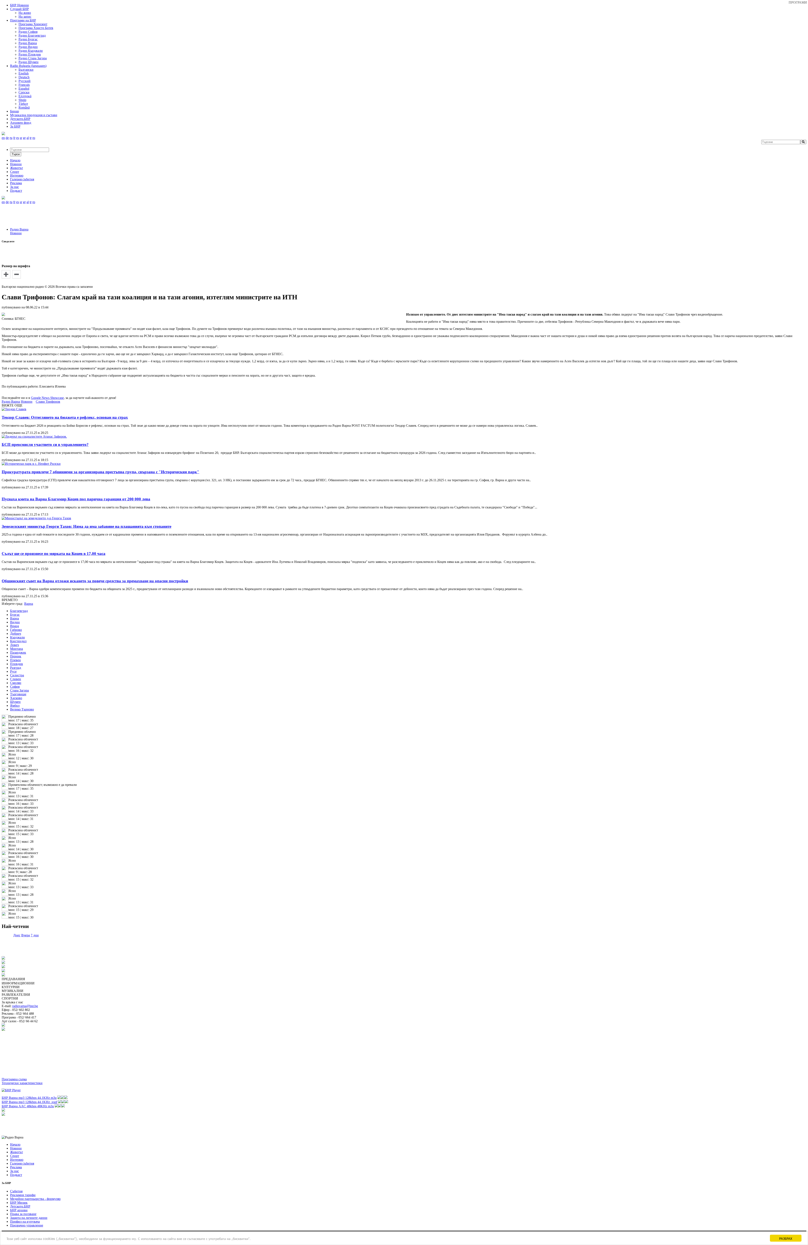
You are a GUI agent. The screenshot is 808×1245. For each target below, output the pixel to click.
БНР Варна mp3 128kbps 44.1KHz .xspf (29, 1102)
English (24, 73)
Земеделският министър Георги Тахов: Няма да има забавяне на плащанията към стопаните (86, 526)
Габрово (16, 630)
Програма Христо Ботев (36, 28)
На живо (25, 13)
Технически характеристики (22, 1083)
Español (24, 88)
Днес (16, 935)
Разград (15, 667)
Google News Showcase (47, 398)
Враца (14, 626)
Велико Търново (22, 709)
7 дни (35, 935)
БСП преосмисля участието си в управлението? (45, 444)
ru (11, 138)
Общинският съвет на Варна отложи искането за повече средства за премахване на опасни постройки (95, 581)
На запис (25, 16)
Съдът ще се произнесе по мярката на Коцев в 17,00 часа (53, 553)
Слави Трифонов (48, 401)
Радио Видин (28, 47)
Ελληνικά (25, 96)
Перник (15, 656)
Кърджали (17, 637)
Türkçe (23, 103)
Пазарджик (18, 652)
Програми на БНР (23, 20)
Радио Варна (28, 43)
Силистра (17, 675)
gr (24, 138)
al (28, 138)
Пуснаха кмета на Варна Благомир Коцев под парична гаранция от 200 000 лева (76, 499)
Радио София (28, 31)
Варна (14, 618)
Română (24, 107)
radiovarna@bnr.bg (25, 1006)
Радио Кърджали (31, 50)
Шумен (15, 702)
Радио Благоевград (32, 35)
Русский (25, 81)
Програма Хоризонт (33, 24)
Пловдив (16, 664)
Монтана (16, 648)
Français (24, 85)
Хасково (16, 698)
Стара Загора (19, 690)
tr (31, 138)
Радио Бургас (28, 39)
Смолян (15, 683)
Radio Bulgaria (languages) (28, 66)
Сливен (15, 679)
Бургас (15, 614)
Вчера (25, 935)
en (3, 138)
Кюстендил (18, 641)
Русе (13, 671)
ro (33, 138)
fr (14, 138)
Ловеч (14, 645)
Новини (16, 233)
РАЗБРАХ (785, 1238)
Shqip (22, 100)
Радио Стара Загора (33, 58)
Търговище (18, 694)
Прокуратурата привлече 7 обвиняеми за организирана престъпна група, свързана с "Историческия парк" (100, 472)
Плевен (15, 660)
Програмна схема (14, 1079)
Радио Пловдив (30, 54)
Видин (15, 622)
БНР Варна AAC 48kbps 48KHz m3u (28, 1106)
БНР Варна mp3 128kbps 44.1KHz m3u (29, 1098)
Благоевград (19, 611)
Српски (24, 92)
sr (21, 138)
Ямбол (15, 705)
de (7, 138)
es (17, 138)
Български (26, 69)
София (15, 686)
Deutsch (24, 77)
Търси (16, 154)
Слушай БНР (19, 9)
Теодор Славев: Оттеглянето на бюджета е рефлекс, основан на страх (65, 417)
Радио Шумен (29, 62)
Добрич (15, 633)
